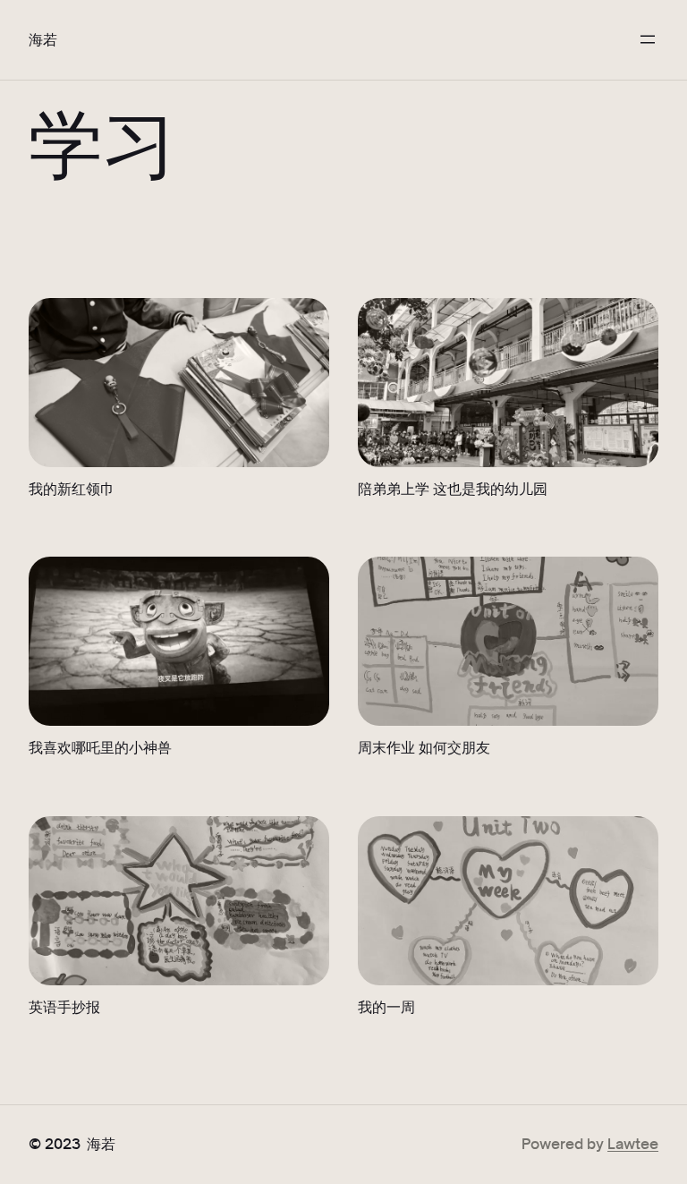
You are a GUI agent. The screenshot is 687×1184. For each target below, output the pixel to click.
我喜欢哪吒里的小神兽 (100, 746)
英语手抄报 (64, 1006)
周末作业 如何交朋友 (424, 746)
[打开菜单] (647, 39)
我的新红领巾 (71, 488)
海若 (43, 39)
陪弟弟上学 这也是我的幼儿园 (452, 488)
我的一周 (386, 1006)
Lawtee (632, 1143)
